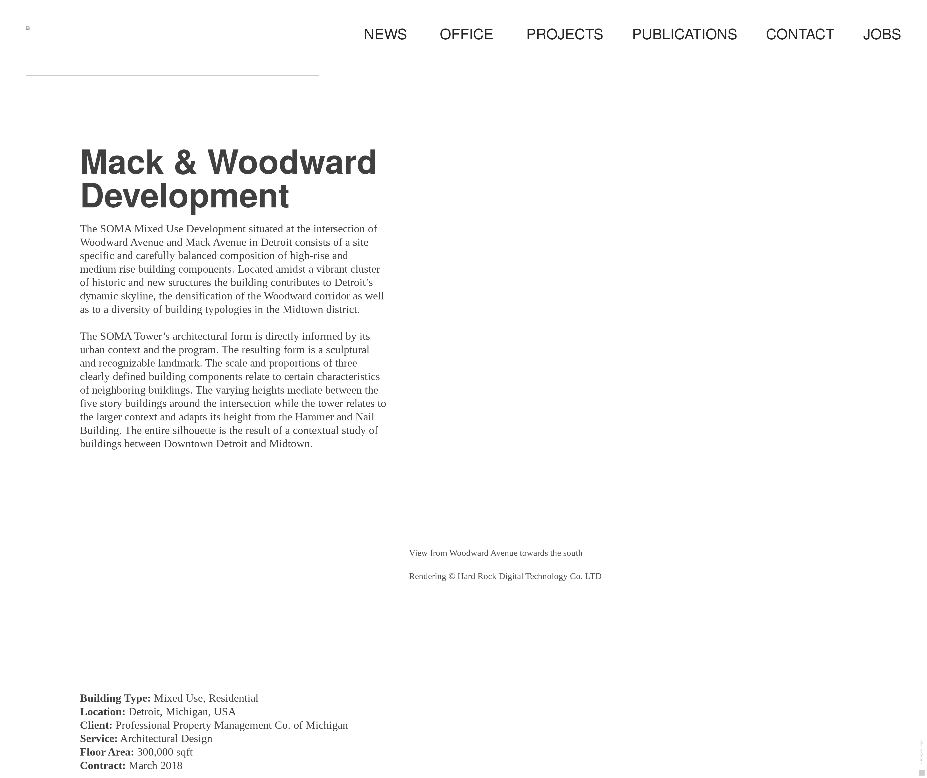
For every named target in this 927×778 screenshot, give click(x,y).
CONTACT (800, 33)
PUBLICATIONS (684, 33)
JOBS (882, 33)
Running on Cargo (921, 752)
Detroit (144, 711)
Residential (234, 698)
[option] (628, 400)
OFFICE (483, 33)
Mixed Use (178, 698)
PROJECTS (564, 33)
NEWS (385, 33)
